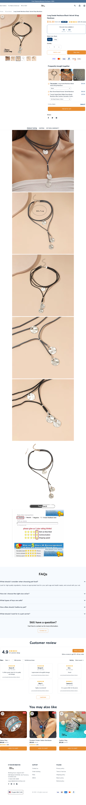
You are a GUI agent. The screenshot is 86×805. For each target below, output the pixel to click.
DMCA (34, 778)
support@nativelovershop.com (16, 781)
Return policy (60, 778)
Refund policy (60, 781)
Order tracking (36, 771)
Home (1, 11)
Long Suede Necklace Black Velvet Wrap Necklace (11, 677)
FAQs (33, 774)
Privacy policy (60, 768)
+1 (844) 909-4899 (13, 779)
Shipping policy (60, 774)
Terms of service (61, 771)
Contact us (35, 768)
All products (8, 11)
